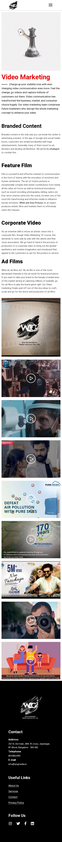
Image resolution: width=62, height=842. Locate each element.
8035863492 (14, 755)
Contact (12, 796)
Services (13, 791)
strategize (54, 149)
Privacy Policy (16, 802)
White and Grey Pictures (31, 202)
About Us (13, 785)
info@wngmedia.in (17, 764)
